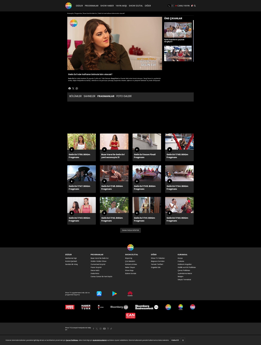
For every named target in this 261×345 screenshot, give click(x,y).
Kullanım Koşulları (185, 264)
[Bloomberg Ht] (119, 307)
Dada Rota (95, 273)
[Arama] (195, 6)
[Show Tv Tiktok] (111, 329)
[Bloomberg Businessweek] (146, 307)
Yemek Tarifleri (157, 264)
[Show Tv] (68, 5)
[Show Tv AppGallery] (130, 293)
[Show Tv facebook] (69, 88)
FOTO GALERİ (124, 96)
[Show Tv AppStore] (99, 293)
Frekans (181, 261)
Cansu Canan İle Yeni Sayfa (101, 276)
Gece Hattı (95, 270)
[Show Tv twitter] (73, 88)
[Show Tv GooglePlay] (114, 293)
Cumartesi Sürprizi (98, 264)
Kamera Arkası (131, 264)
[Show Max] (193, 307)
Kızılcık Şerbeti (71, 261)
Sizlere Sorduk (130, 273)
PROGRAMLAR (91, 5)
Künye (180, 258)
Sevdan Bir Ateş (71, 264)
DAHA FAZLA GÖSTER (130, 230)
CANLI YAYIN (183, 5)
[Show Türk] (180, 307)
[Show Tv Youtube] (104, 329)
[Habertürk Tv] (85, 307)
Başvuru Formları (158, 261)
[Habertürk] (69, 307)
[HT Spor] (100, 307)
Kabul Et (175, 340)
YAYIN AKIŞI (121, 5)
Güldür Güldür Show (98, 261)
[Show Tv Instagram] (100, 329)
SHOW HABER (107, 5)
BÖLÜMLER (75, 96)
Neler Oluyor (130, 267)
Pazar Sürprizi (96, 267)
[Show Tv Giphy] (108, 329)
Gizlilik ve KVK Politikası (187, 267)
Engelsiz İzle (155, 267)
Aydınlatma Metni (100, 340)
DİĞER (148, 5)
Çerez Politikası (72, 340)
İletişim (180, 276)
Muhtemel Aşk (71, 258)
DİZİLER (79, 5)
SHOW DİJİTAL (136, 5)
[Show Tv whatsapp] (76, 88)
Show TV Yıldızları (158, 258)
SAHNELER (89, 96)
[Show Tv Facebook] (93, 329)
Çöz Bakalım (130, 261)
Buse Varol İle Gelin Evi (99, 258)
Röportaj (128, 258)
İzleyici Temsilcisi (184, 279)
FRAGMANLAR (105, 96)
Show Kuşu (129, 270)
